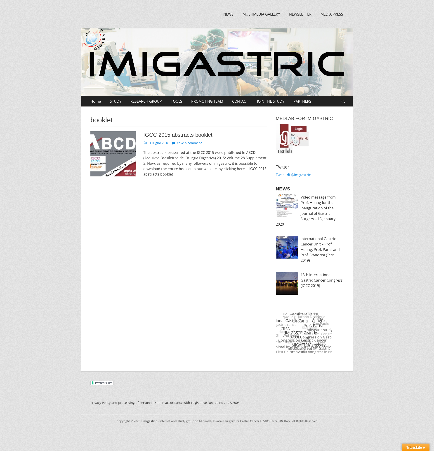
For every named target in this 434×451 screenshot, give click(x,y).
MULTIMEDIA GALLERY (261, 14)
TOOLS (176, 101)
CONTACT (240, 101)
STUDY (115, 101)
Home (95, 101)
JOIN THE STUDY (270, 101)
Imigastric (149, 421)
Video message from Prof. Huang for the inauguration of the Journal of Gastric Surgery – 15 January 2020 (306, 211)
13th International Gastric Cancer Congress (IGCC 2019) (322, 280)
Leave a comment (188, 143)
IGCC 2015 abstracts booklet (177, 135)
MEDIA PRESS (332, 14)
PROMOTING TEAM (207, 101)
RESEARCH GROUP (146, 101)
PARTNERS (302, 101)
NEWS (228, 14)
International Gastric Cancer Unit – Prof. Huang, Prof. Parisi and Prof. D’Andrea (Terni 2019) (320, 249)
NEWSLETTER (300, 14)
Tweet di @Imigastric (293, 174)
